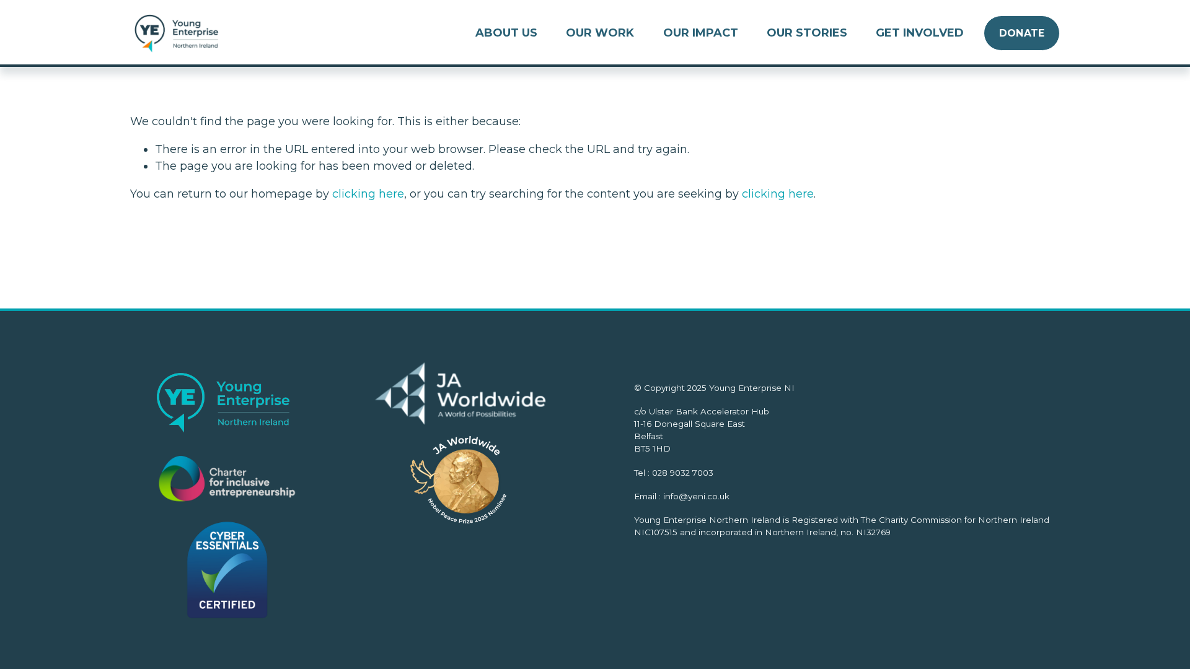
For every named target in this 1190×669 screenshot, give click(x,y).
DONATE (1022, 33)
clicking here (368, 194)
